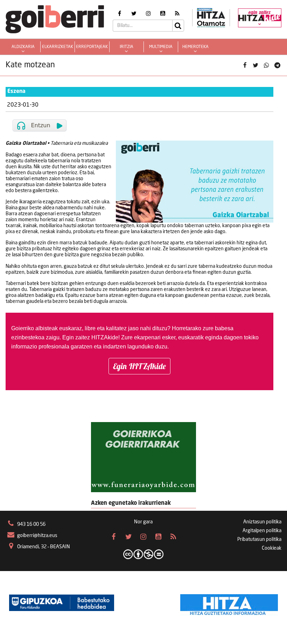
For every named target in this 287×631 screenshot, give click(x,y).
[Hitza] (229, 603)
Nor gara (143, 522)
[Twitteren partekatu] (256, 65)
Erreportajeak (92, 47)
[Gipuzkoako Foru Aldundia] (61, 603)
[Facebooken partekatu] (245, 65)
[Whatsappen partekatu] (266, 65)
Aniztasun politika (262, 522)
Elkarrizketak (57, 47)
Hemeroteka (195, 47)
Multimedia (161, 47)
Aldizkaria (23, 47)
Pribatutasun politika (259, 539)
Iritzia (126, 47)
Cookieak (271, 548)
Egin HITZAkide (139, 366)
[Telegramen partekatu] (277, 65)
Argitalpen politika (262, 530)
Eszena (16, 91)
